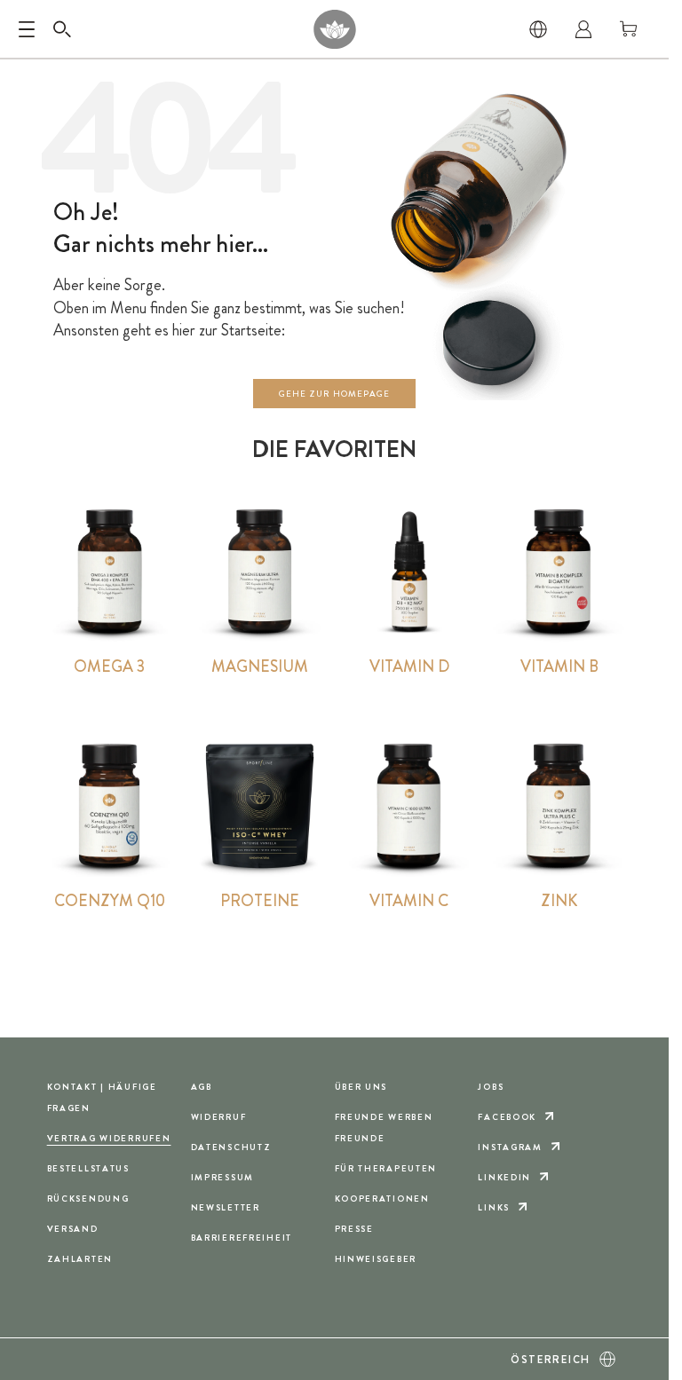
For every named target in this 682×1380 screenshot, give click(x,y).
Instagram (510, 1147)
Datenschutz (231, 1147)
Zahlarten (80, 1259)
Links (494, 1207)
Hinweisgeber (376, 1259)
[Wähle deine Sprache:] (538, 29)
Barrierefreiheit (241, 1237)
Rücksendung (88, 1198)
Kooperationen (382, 1198)
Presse (354, 1228)
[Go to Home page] (334, 29)
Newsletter (225, 1207)
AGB (201, 1086)
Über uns (361, 1086)
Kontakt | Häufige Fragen (102, 1097)
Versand (73, 1228)
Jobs (491, 1086)
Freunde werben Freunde (384, 1127)
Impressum (222, 1177)
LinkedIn (504, 1177)
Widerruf (219, 1117)
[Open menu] (27, 29)
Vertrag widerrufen (109, 1138)
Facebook (507, 1117)
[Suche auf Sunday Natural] (62, 29)
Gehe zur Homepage (334, 393)
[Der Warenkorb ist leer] (629, 29)
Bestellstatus (88, 1168)
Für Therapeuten (386, 1168)
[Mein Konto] (583, 29)
